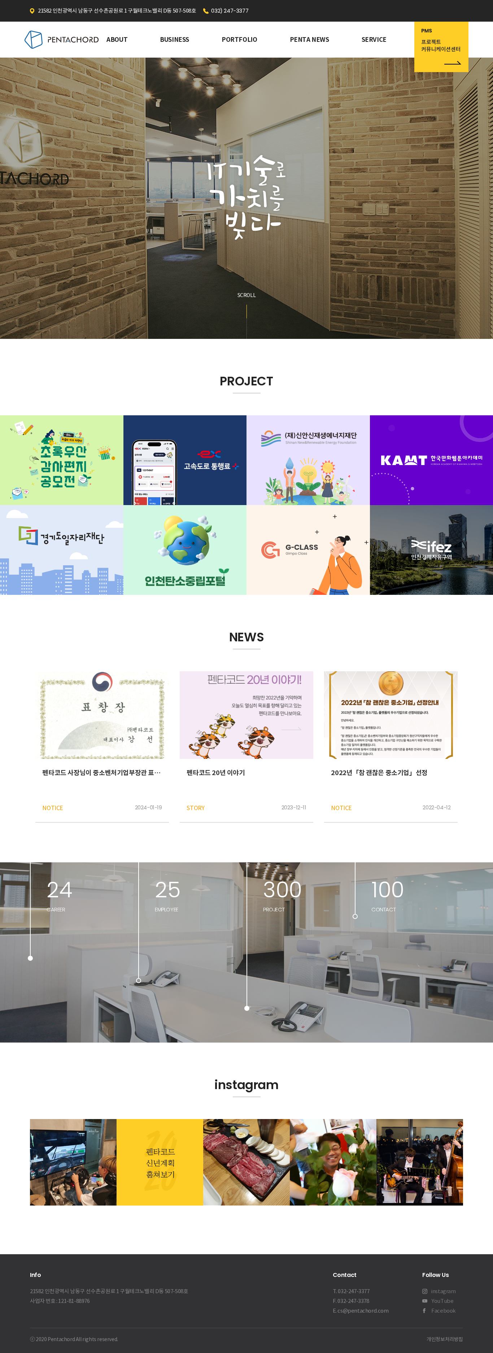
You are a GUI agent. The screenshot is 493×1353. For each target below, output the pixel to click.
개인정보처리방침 (445, 1339)
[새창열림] (441, 47)
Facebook (443, 1310)
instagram (443, 1291)
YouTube (442, 1300)
